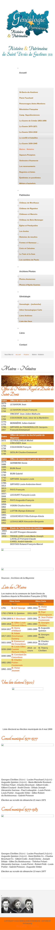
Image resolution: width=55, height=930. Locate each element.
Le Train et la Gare (27, 254)
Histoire (23, 84)
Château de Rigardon (28, 208)
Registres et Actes (27, 172)
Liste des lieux (25, 321)
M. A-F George (18, 608)
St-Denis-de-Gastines (28, 92)
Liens (22, 333)
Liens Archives (25, 316)
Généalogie (24, 296)
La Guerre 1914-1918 (28, 132)
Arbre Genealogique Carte (30, 310)
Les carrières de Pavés (29, 260)
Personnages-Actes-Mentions (32, 104)
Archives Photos (27, 271)
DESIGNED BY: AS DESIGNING (27, 926)
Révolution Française (28, 109)
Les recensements (27, 166)
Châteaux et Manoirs (28, 214)
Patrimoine (24, 195)
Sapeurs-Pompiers (27, 155)
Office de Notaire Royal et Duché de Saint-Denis (27, 391)
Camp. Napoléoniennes (29, 115)
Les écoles (24, 231)
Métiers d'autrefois (27, 183)
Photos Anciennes (27, 279)
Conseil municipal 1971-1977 (19, 738)
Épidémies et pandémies (30, 178)
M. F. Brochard (18, 619)
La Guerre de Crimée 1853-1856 (32, 121)
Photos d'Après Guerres (29, 285)
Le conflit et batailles (28, 138)
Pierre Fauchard (26, 98)
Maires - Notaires (26, 149)
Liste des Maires (13, 587)
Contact (23, 345)
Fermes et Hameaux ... (28, 243)
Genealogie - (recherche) (30, 304)
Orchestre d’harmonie (28, 161)
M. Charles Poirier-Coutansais (17, 662)
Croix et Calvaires (27, 248)
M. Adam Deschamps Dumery (17, 636)
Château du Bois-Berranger (31, 220)
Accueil (22, 73)
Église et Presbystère (28, 226)
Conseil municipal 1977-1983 (19, 809)
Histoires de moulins (28, 237)
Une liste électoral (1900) (17, 682)
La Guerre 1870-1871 (28, 126)
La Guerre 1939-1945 (28, 143)
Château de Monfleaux (29, 203)
